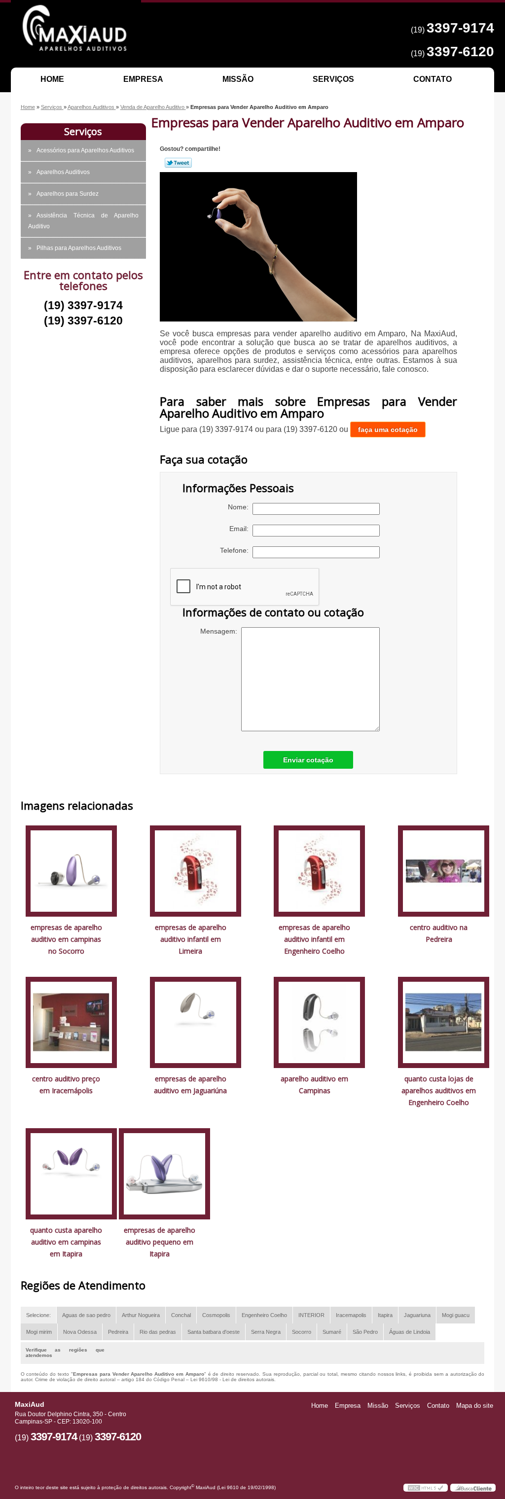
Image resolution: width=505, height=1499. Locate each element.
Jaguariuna (417, 1315)
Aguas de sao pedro (86, 1315)
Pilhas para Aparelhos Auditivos (78, 248)
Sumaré (332, 1332)
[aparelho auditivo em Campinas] (319, 1022)
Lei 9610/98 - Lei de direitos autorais (232, 1379)
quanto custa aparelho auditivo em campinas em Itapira (66, 1241)
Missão (237, 79)
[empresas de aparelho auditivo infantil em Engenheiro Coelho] (319, 870)
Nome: (240, 507)
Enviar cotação (308, 760)
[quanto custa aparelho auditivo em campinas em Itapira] (71, 1173)
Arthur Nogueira (141, 1315)
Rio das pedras (158, 1332)
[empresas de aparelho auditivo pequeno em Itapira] (164, 1173)
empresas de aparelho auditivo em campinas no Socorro (66, 939)
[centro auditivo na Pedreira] (443, 870)
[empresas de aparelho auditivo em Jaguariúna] (195, 1022)
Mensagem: (220, 631)
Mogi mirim (39, 1332)
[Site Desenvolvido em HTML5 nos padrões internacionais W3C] (425, 1488)
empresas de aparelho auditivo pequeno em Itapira (159, 1241)
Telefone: (236, 550)
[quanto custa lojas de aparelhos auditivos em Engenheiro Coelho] (443, 1022)
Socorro (301, 1332)
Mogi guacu (455, 1315)
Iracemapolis (351, 1315)
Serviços (333, 79)
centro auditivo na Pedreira (439, 933)
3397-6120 (460, 51)
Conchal (181, 1315)
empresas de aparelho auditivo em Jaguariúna (190, 1084)
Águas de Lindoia (409, 1332)
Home (52, 79)
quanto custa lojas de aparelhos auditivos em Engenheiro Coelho (438, 1090)
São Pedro (365, 1332)
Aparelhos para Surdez (67, 193)
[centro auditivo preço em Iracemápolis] (71, 1022)
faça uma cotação (388, 429)
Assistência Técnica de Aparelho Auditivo (83, 221)
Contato (432, 79)
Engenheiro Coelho (264, 1315)
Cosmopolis (216, 1315)
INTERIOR (311, 1315)
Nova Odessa (80, 1332)
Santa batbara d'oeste (213, 1332)
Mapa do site (474, 1405)
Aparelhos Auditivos (63, 172)
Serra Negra (266, 1332)
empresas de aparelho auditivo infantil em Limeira (190, 939)
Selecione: (38, 1315)
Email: (240, 529)
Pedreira (118, 1332)
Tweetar (178, 163)
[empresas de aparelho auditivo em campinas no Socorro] (71, 870)
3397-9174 (460, 28)
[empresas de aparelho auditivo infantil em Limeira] (195, 870)
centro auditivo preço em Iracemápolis (66, 1084)
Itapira (385, 1315)
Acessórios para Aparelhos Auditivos (85, 150)
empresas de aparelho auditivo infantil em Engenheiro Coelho (314, 939)
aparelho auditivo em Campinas (314, 1084)
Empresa (143, 79)
